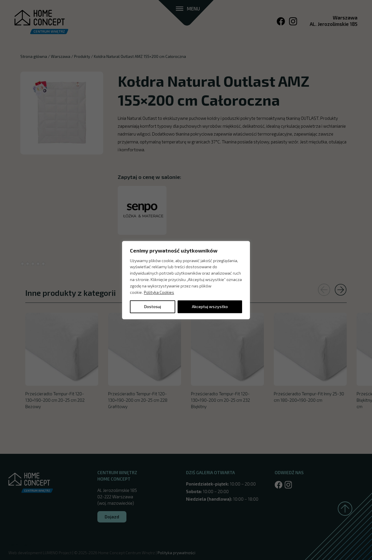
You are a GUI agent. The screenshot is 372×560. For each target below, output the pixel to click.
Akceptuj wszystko (210, 306)
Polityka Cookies (159, 292)
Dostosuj (152, 306)
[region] (186, 280)
